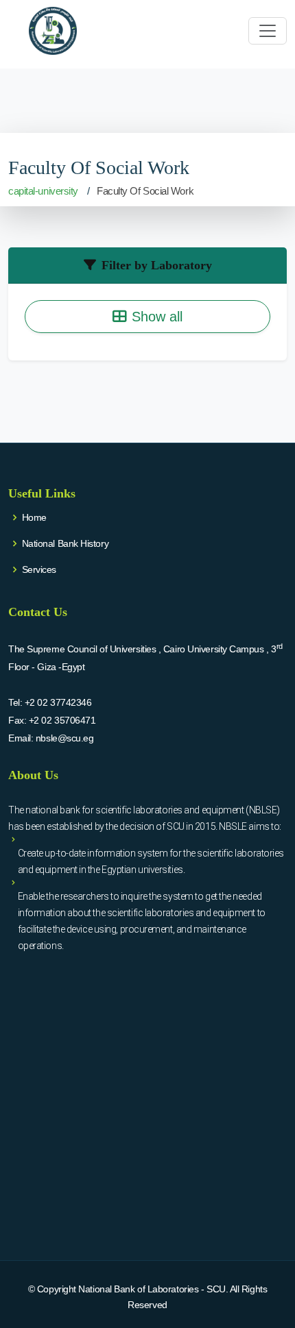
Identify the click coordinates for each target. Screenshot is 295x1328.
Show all (157, 316)
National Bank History (65, 543)
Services (39, 569)
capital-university (43, 191)
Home (34, 517)
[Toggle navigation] (267, 31)
